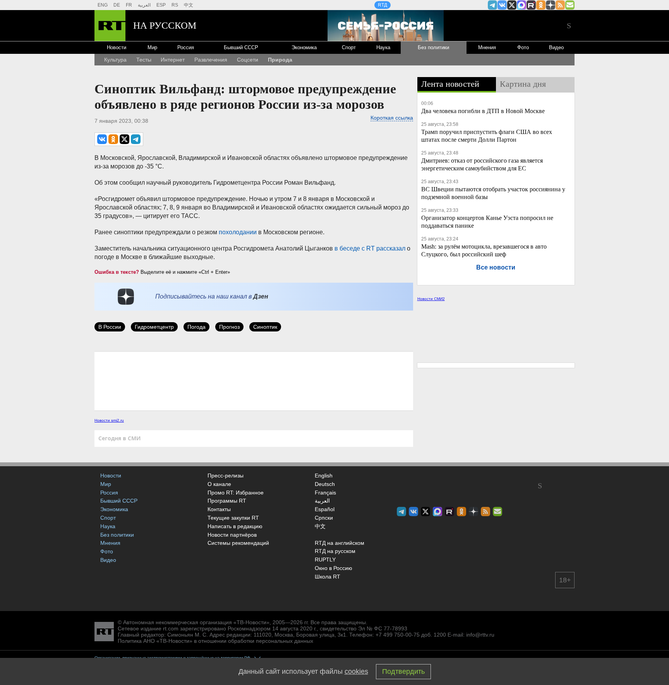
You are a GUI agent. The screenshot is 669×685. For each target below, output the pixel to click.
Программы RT (227, 501)
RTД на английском (339, 543)
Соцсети (247, 60)
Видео (556, 47)
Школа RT (327, 576)
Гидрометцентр (154, 327)
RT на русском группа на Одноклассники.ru (540, 5)
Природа (280, 60)
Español (324, 510)
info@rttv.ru (480, 635)
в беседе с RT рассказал (369, 248)
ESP (161, 5)
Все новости (495, 267)
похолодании (238, 232)
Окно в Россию (333, 568)
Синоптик (265, 327)
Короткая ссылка (392, 118)
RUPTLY (325, 559)
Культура (115, 60)
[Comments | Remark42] (253, 381)
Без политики (433, 47)
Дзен (260, 296)
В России (109, 327)
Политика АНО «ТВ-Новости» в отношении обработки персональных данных (215, 641)
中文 (188, 5)
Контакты (219, 509)
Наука (383, 47)
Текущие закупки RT (233, 518)
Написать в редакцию (235, 526)
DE (116, 5)
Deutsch (325, 484)
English (324, 476)
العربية (144, 5)
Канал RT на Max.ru (521, 5)
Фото (523, 47)
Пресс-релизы (226, 475)
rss (560, 5)
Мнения (487, 47)
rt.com (170, 628)
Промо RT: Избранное (236, 492)
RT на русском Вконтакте (502, 5)
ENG (103, 5)
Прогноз (229, 327)
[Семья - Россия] (386, 25)
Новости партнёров (232, 535)
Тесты (143, 60)
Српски (324, 518)
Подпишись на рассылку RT (570, 5)
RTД (382, 5)
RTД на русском (335, 551)
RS (175, 5)
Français (325, 493)
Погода (196, 327)
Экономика (304, 47)
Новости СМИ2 (431, 299)
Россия (185, 47)
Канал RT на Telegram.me (492, 5)
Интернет (173, 60)
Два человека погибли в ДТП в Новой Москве (483, 111)
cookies (356, 671)
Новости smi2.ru (109, 420)
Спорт (349, 47)
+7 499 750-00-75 (398, 635)
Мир (152, 47)
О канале (219, 484)
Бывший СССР (241, 47)
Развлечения (210, 60)
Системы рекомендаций (238, 543)
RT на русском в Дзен (550, 5)
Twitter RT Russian (511, 5)
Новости (116, 47)
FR (129, 5)
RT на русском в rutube (531, 5)
